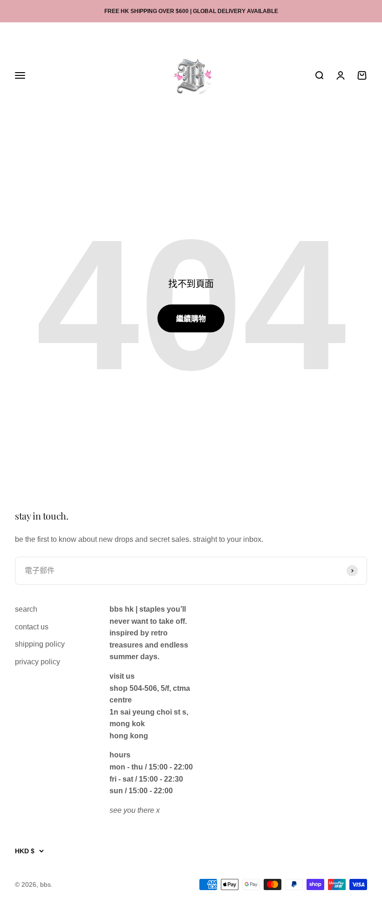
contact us (31, 627)
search (26, 609)
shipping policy (40, 644)
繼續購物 (191, 319)
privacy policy (37, 662)
